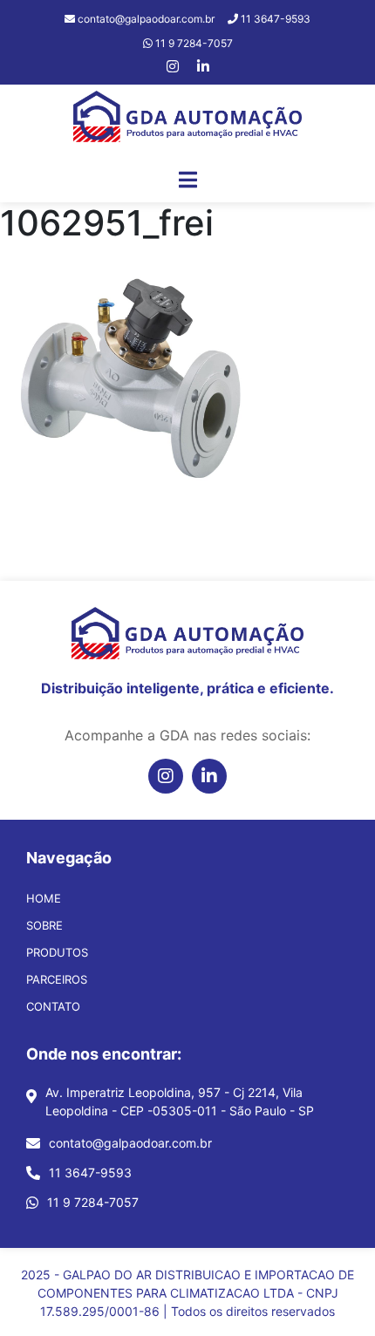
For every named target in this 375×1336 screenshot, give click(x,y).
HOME (43, 898)
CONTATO (53, 1006)
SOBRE (44, 925)
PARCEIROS (56, 979)
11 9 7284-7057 (93, 1202)
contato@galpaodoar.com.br (130, 1142)
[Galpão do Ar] (187, 120)
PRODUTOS (57, 952)
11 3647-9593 (90, 1172)
